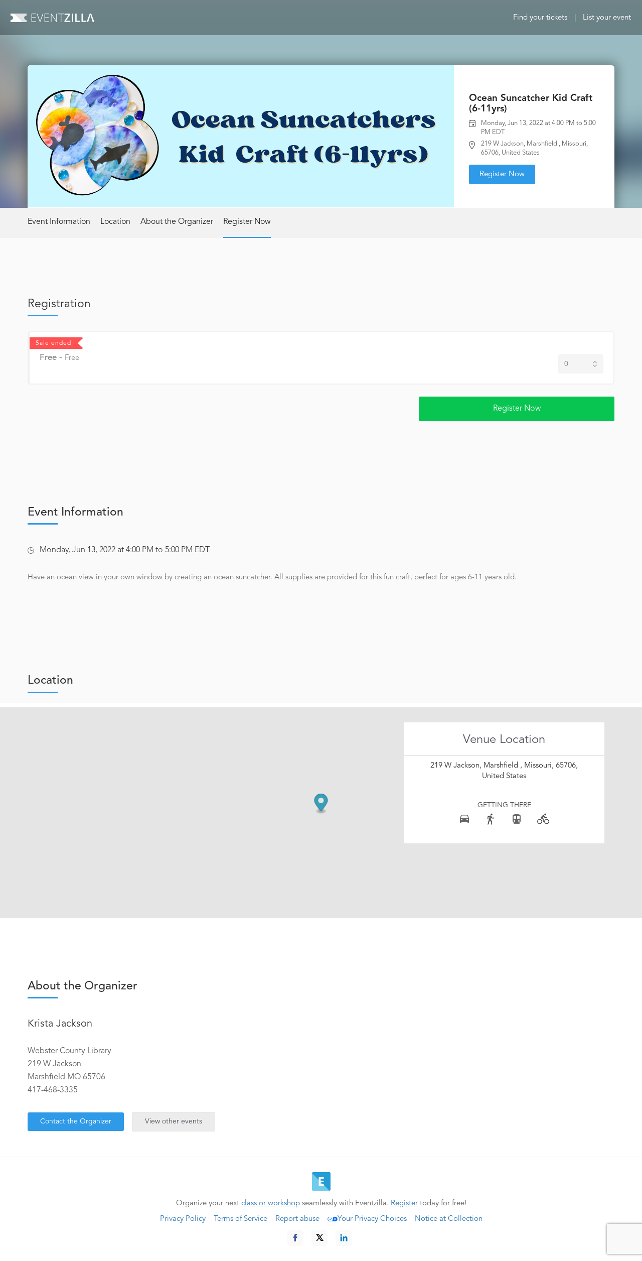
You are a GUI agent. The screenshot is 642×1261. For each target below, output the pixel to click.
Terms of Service (240, 1219)
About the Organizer (176, 222)
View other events (173, 1121)
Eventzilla (52, 17)
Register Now (502, 174)
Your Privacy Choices (372, 1219)
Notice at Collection (449, 1219)
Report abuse (297, 1219)
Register (404, 1203)
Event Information (59, 222)
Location (115, 222)
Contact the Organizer (75, 1121)
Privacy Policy (183, 1219)
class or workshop (270, 1203)
